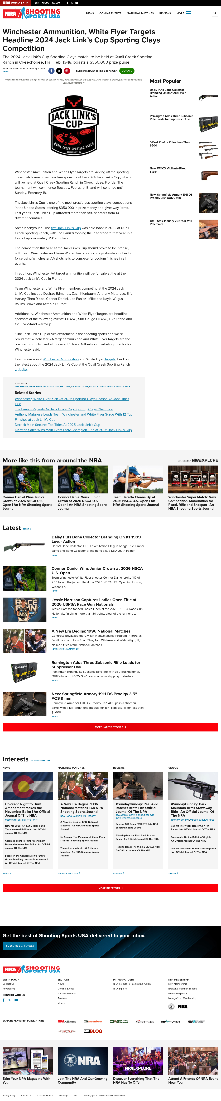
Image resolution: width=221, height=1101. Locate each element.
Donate (56, 3)
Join (37, 3)
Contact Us (8, 984)
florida (93, 386)
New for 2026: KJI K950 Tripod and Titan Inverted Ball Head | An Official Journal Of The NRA (25, 829)
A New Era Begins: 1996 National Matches (91, 631)
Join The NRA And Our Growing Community (83, 1080)
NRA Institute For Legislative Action (132, 984)
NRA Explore (120, 989)
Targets (110, 359)
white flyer (35, 386)
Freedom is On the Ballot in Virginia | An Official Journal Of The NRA (191, 839)
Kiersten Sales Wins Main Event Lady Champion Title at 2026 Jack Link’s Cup (73, 429)
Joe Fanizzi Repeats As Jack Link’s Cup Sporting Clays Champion (64, 409)
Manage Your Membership (182, 998)
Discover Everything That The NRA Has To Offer (136, 1080)
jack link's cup (51, 386)
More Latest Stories (124, 727)
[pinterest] (67, 69)
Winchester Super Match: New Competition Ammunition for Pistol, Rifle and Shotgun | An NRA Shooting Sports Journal (192, 502)
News (90, 13)
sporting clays (79, 386)
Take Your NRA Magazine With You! (26, 1080)
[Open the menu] (188, 13)
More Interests (39, 760)
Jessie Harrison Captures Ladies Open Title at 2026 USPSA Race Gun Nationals (94, 602)
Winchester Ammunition (61, 359)
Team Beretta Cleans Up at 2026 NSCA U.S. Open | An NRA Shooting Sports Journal (136, 500)
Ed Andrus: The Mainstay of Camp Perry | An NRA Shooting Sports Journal (82, 838)
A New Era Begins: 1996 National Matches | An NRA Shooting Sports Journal (81, 807)
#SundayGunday (180, 819)
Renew (45, 3)
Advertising (9, 989)
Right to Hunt (29, 819)
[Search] (215, 13)
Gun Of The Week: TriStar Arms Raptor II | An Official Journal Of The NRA (193, 850)
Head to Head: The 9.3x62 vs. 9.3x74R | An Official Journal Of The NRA (138, 848)
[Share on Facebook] (51, 69)
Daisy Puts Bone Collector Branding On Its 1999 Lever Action (96, 539)
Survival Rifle (206, 819)
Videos (173, 768)
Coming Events (110, 13)
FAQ (76, 1095)
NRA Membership (177, 984)
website (21, 369)
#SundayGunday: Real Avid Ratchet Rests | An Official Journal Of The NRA (137, 807)
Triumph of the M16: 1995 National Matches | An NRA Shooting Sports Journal (79, 852)
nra (62, 816)
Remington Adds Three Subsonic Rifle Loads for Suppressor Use (96, 664)
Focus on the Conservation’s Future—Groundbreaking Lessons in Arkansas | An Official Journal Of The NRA (26, 859)
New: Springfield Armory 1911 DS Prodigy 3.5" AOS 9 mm (94, 696)
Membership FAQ (177, 993)
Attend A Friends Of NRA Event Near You (193, 1080)
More (26, 529)
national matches (76, 816)
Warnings (63, 1095)
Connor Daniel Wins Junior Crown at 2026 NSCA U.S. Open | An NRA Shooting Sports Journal (27, 502)
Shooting (136, 818)
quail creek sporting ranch (114, 386)
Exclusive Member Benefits (182, 989)
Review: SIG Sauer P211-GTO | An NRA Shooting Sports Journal (137, 826)
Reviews (165, 13)
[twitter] (59, 69)
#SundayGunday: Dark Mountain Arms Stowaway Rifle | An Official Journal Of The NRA (192, 809)
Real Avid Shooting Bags (129, 815)
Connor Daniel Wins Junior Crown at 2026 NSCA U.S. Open (97, 570)
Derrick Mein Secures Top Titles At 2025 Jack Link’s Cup (57, 424)
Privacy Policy (9, 1095)
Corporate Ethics (45, 1095)
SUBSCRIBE (20, 946)
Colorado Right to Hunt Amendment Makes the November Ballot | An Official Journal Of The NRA (27, 809)
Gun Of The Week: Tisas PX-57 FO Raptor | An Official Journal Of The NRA (193, 827)
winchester (21, 386)
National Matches (140, 13)
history (91, 816)
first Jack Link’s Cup (66, 227)
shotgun (65, 386)
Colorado (11, 819)
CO (19, 819)
